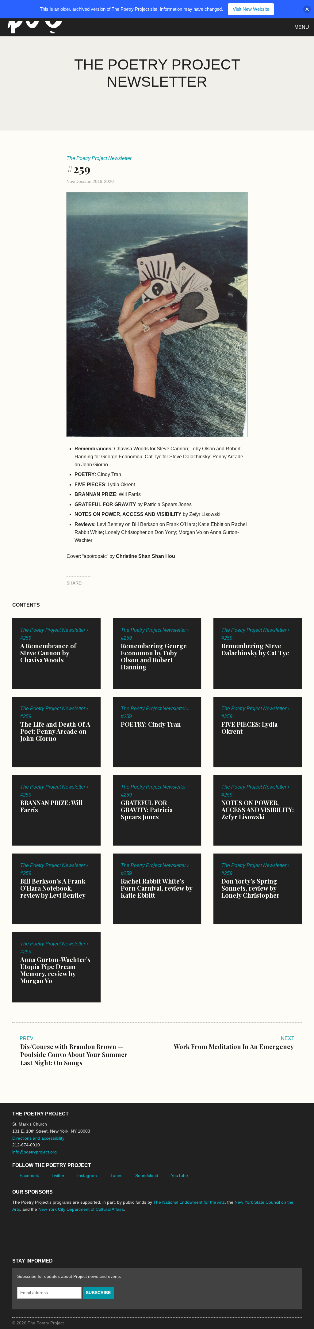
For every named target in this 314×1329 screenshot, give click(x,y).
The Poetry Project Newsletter (99, 158)
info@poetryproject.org (34, 1151)
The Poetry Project (33, 27)
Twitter (58, 1175)
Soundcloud (146, 1175)
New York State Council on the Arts (102, 1232)
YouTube (179, 1175)
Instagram (87, 1175)
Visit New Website (251, 9)
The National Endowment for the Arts (189, 1202)
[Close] (307, 9)
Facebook (29, 1175)
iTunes (115, 1175)
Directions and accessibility (38, 1138)
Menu (301, 27)
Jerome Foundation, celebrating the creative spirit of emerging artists (69, 1232)
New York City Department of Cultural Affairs (81, 1209)
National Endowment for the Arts (29, 1232)
